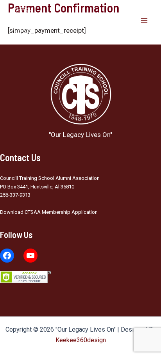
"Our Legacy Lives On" (80, 20)
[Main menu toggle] (145, 20)
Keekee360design (80, 340)
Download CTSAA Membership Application (49, 212)
